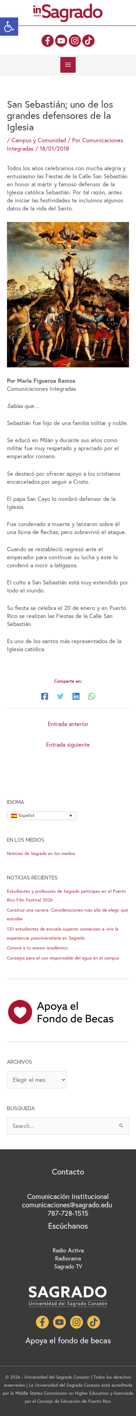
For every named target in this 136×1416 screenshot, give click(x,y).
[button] (9, 26)
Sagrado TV (68, 1266)
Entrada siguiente (68, 744)
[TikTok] (88, 41)
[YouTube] (61, 41)
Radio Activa (68, 1250)
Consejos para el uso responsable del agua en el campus (63, 958)
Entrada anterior (68, 724)
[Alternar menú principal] (68, 65)
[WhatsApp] (91, 696)
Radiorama (68, 1258)
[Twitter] (60, 696)
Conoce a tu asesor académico (37, 948)
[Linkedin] (76, 696)
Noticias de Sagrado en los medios (41, 853)
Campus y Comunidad (39, 140)
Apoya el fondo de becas (68, 1340)
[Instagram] (75, 41)
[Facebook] (47, 41)
